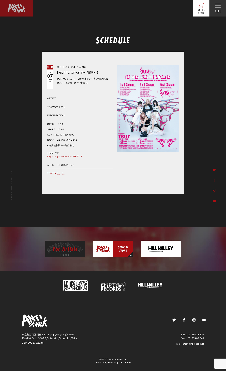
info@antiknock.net (193, 343)
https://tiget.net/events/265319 (65, 156)
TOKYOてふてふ (56, 173)
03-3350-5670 (196, 334)
